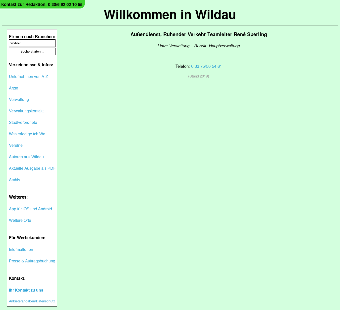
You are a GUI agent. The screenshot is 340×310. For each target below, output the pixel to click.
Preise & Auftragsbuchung (32, 261)
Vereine (16, 145)
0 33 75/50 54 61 (206, 66)
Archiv (14, 179)
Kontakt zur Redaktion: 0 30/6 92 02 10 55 (41, 4)
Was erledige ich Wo (27, 134)
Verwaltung (19, 99)
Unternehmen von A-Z (28, 76)
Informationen (21, 249)
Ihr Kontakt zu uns (26, 290)
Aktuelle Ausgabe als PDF (32, 168)
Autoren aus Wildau (26, 156)
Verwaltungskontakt (26, 111)
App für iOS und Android (30, 209)
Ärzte (13, 88)
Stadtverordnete (23, 122)
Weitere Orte (20, 220)
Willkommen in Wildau (170, 14)
